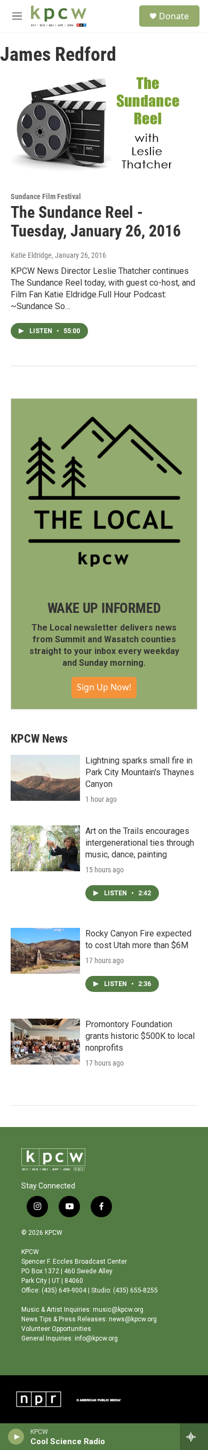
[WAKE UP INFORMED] (104, 492)
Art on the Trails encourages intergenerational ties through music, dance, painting (139, 843)
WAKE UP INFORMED (104, 608)
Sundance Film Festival (46, 196)
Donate (174, 16)
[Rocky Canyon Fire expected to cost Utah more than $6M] (45, 951)
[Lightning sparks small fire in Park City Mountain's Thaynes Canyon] (45, 778)
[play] (16, 1436)
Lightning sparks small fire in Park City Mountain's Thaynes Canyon (139, 772)
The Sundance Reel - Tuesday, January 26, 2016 (96, 221)
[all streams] (194, 1436)
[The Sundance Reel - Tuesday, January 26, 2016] (99, 125)
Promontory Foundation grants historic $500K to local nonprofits (140, 1036)
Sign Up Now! (104, 687)
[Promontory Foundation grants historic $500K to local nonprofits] (45, 1042)
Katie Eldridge (31, 255)
